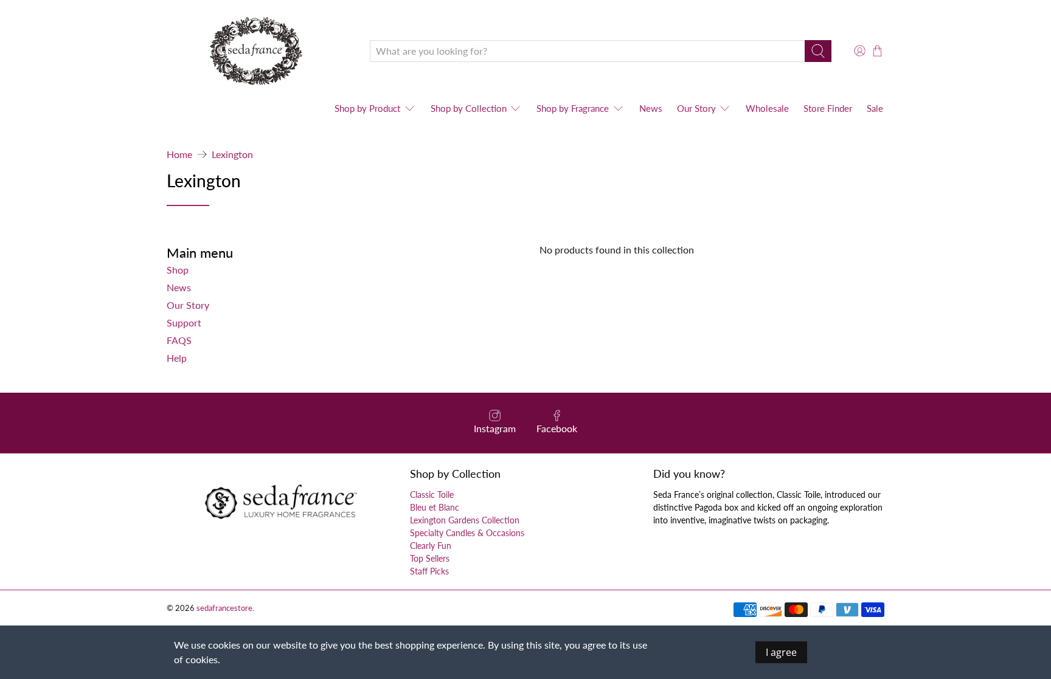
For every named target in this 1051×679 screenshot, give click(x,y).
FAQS (179, 340)
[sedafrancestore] (259, 51)
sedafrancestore (224, 608)
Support (184, 322)
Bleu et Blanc (434, 507)
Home (179, 154)
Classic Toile (432, 494)
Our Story (696, 108)
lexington (232, 154)
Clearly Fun (430, 545)
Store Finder (827, 108)
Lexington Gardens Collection (464, 520)
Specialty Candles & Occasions (467, 533)
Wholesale (767, 108)
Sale (875, 108)
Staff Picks (429, 571)
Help (177, 358)
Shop (178, 269)
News (650, 108)
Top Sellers (429, 558)
